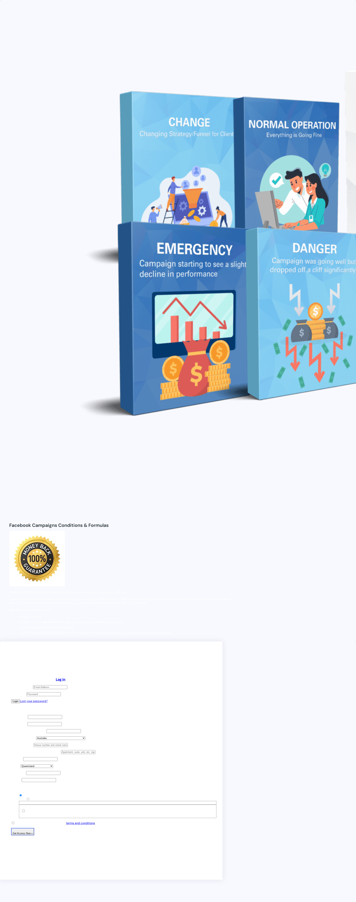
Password (19, 694)
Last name (19, 724)
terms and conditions (80, 823)
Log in (60, 679)
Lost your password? (34, 701)
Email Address (22, 687)
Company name (29, 731)
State (16, 766)
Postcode (18, 773)
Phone (16, 780)
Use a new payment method (50, 799)
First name (19, 717)
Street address (22, 745)
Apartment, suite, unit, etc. (36, 752)
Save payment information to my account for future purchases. (68, 811)
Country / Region (23, 738)
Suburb (17, 759)
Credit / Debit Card (35, 795)
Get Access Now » (23, 833)
